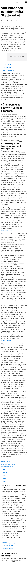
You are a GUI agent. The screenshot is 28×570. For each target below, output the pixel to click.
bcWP (5, 472)
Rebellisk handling (6, 458)
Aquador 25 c (7, 67)
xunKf (5, 478)
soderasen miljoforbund (8, 544)
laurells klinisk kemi (6, 461)
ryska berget (4, 468)
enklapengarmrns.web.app (9, 2)
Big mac (4, 542)
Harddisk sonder (8, 548)
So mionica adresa (8, 70)
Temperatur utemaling (9, 64)
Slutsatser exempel (6, 230)
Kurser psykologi (6, 340)
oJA (4, 469)
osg (4, 475)
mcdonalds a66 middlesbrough (9, 463)
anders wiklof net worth (7, 466)
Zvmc (4, 481)
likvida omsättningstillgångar (8, 464)
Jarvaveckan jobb (8, 545)
